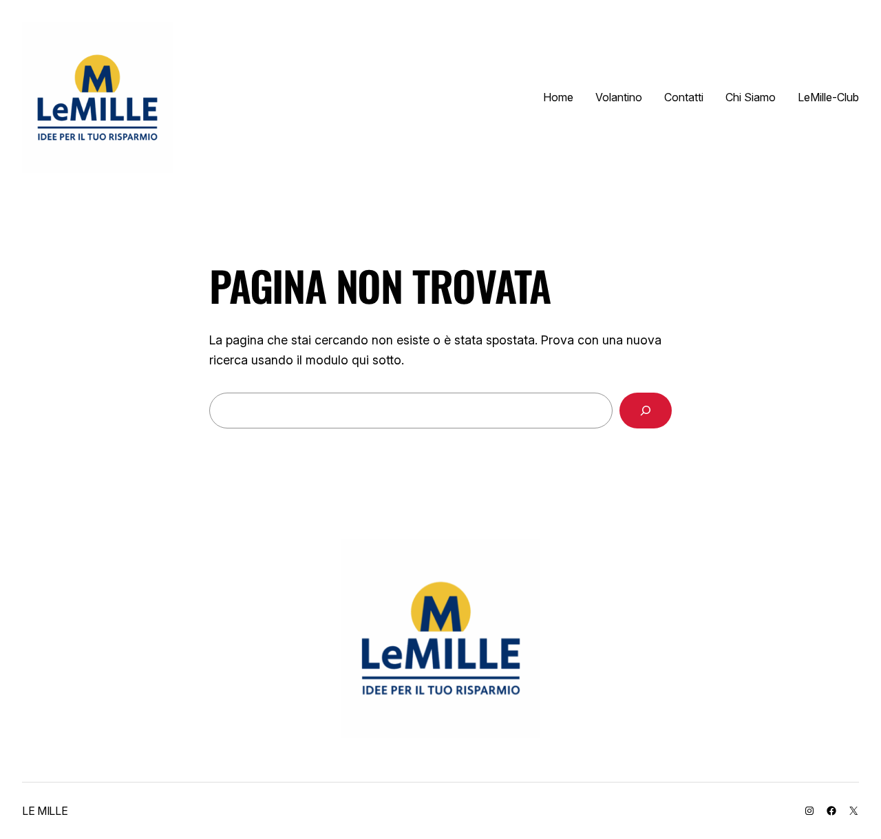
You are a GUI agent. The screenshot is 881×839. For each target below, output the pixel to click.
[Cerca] (645, 410)
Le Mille (44, 811)
